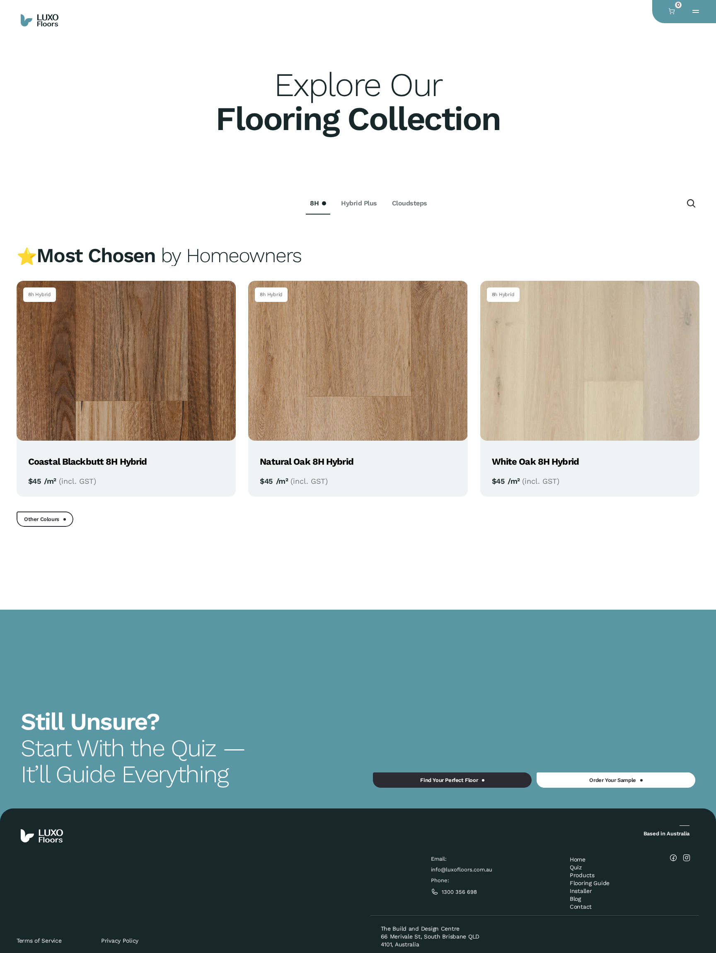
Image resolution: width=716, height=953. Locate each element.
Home (577, 859)
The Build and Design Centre (420, 928)
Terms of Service (39, 940)
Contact (581, 906)
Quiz (576, 867)
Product (581, 875)
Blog (575, 898)
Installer (581, 891)
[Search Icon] (691, 203)
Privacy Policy (119, 940)
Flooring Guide (590, 883)
